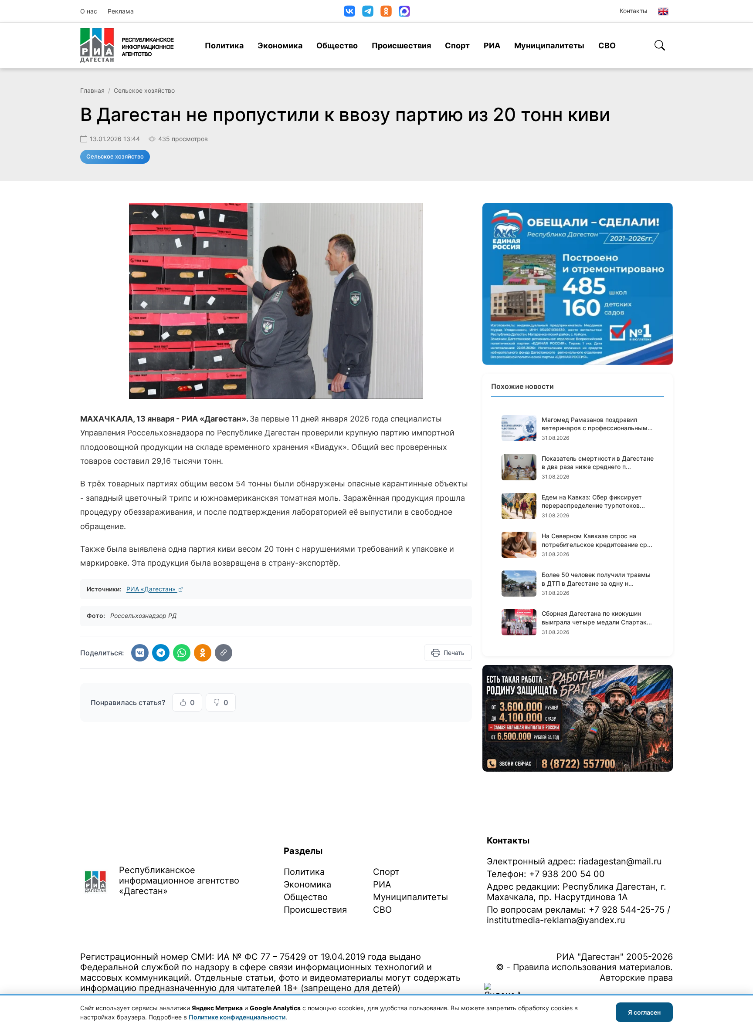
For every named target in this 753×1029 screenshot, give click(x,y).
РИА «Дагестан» (151, 589)
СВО (607, 45)
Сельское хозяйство (144, 90)
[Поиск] (660, 45)
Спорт (457, 45)
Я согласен (644, 1012)
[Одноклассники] (386, 11)
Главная (92, 90)
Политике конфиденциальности (237, 1017)
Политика (224, 45)
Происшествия (401, 45)
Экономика (280, 45)
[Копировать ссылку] (223, 652)
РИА (492, 45)
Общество (337, 45)
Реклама (121, 11)
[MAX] (404, 11)
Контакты (634, 10)
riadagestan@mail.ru (620, 861)
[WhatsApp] (181, 652)
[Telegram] (367, 11)
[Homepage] (127, 45)
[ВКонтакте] (349, 11)
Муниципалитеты (549, 45)
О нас (88, 11)
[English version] (663, 11)
